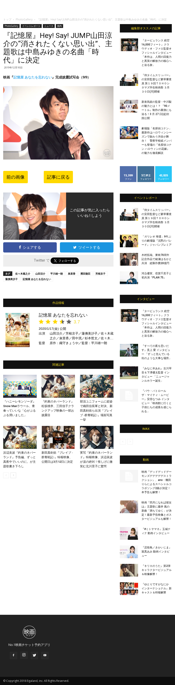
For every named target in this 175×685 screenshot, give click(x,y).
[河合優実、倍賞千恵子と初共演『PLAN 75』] (129, 277)
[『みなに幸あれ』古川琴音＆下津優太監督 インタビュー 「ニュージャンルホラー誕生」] (129, 372)
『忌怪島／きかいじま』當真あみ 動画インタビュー (157, 551)
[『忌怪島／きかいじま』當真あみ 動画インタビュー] (129, 551)
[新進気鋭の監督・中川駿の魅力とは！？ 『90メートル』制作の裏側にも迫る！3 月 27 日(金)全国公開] (129, 106)
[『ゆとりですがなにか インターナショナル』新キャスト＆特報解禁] (129, 588)
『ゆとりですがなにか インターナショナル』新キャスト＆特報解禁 (157, 588)
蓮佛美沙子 (11, 279)
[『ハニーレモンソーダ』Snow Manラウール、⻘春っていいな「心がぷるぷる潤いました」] (20, 386)
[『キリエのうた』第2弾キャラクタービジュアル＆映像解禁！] (129, 570)
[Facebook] (13, 655)
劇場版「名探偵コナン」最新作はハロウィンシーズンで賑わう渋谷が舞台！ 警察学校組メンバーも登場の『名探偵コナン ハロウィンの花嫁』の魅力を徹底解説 (157, 141)
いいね (128, 168)
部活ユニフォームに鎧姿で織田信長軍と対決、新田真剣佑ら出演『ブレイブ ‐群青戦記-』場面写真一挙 (96, 410)
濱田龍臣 (85, 273)
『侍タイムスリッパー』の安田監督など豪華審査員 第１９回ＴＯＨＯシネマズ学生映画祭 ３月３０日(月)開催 (157, 83)
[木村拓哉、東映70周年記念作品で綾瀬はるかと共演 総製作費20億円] (129, 259)
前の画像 (15, 177)
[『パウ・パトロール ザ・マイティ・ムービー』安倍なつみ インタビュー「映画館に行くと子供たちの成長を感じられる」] (129, 395)
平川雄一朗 (56, 273)
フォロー (146, 168)
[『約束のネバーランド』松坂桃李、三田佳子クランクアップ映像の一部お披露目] (58, 386)
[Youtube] (45, 655)
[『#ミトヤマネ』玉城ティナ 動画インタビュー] (129, 533)
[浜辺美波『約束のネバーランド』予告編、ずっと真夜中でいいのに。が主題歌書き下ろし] (20, 437)
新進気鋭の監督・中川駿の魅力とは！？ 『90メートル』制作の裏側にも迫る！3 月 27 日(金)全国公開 (157, 110)
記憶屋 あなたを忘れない (32, 77)
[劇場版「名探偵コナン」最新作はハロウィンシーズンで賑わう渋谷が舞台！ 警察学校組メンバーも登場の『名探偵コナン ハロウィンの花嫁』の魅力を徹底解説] (129, 132)
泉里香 (71, 273)
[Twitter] (34, 655)
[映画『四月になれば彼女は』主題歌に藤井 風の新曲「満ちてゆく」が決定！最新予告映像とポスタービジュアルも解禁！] (129, 506)
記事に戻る (58, 177)
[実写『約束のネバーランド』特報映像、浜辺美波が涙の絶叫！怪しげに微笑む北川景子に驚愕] (96, 437)
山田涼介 (40, 273)
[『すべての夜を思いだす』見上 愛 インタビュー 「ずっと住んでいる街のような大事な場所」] (129, 350)
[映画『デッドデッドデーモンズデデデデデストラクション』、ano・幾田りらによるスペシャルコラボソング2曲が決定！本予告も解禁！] (129, 476)
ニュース (48, 26)
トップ (7, 19)
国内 (59, 26)
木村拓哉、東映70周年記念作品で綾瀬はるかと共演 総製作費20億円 (157, 259)
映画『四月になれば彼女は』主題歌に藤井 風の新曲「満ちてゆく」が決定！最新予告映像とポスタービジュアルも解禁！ (157, 510)
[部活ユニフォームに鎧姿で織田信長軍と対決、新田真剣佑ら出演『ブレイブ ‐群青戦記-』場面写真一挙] (96, 386)
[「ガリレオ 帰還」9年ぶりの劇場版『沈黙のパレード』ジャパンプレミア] (129, 241)
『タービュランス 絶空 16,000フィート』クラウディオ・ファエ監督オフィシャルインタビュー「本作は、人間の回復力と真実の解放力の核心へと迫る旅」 (157, 53)
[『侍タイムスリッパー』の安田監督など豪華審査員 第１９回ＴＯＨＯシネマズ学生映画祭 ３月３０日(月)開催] (129, 79)
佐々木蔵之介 (22, 273)
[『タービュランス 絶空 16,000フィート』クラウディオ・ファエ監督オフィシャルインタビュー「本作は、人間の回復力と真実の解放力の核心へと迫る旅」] (129, 44)
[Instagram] (24, 655)
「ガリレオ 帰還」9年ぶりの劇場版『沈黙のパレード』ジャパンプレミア (157, 240)
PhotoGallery (24, 19)
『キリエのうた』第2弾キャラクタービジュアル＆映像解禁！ (157, 570)
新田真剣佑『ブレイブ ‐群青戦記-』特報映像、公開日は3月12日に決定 (57, 457)
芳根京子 (100, 273)
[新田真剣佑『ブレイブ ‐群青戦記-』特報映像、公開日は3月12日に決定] (58, 437)
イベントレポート (31, 26)
